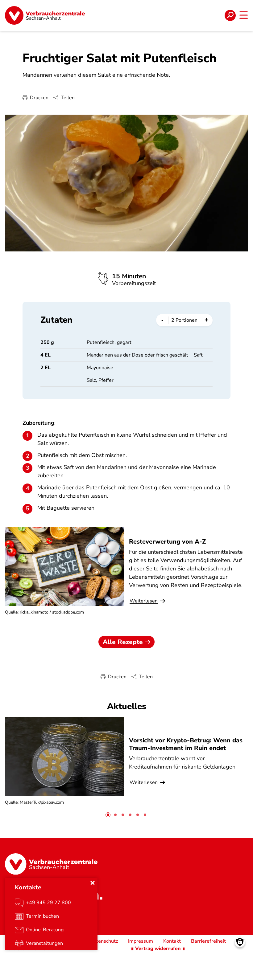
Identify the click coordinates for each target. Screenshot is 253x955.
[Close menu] (92, 882)
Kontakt (172, 941)
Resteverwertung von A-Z (167, 541)
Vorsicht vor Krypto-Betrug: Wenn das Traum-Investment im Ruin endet (186, 744)
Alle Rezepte (123, 642)
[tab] (108, 815)
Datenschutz (104, 941)
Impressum (140, 941)
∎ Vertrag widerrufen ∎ (158, 948)
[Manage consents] (239, 942)
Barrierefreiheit (208, 941)
